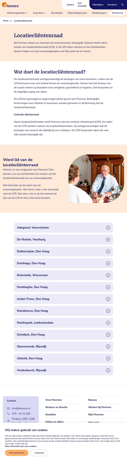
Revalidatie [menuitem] (57, 12)
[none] (17, 12)
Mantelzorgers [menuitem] (99, 12)
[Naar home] (9, 4)
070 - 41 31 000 (21, 413)
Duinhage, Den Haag (31, 263)
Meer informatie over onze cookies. (21, 446)
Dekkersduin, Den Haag (33, 251)
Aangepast (39, 453)
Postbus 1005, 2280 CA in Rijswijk (23, 421)
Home (6, 20)
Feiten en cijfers (55, 421)
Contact (70, 4)
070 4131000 (82, 4)
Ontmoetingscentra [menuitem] (77, 12)
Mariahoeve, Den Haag (32, 311)
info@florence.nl (21, 408)
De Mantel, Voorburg (31, 239)
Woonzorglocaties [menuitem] (16, 12)
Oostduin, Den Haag (31, 335)
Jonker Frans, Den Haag (33, 299)
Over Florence (54, 400)
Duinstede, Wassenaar (32, 275)
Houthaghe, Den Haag (32, 287)
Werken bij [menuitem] (117, 12)
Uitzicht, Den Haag (30, 358)
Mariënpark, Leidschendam (35, 323)
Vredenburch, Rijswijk (31, 370)
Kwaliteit (51, 414)
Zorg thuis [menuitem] (38, 12)
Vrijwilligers (97, 4)
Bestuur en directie (56, 407)
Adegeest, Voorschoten (33, 228)
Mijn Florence (96, 414)
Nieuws (92, 400)
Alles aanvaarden (16, 453)
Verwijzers (112, 4)
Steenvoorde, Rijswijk (31, 346)
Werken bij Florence (99, 407)
